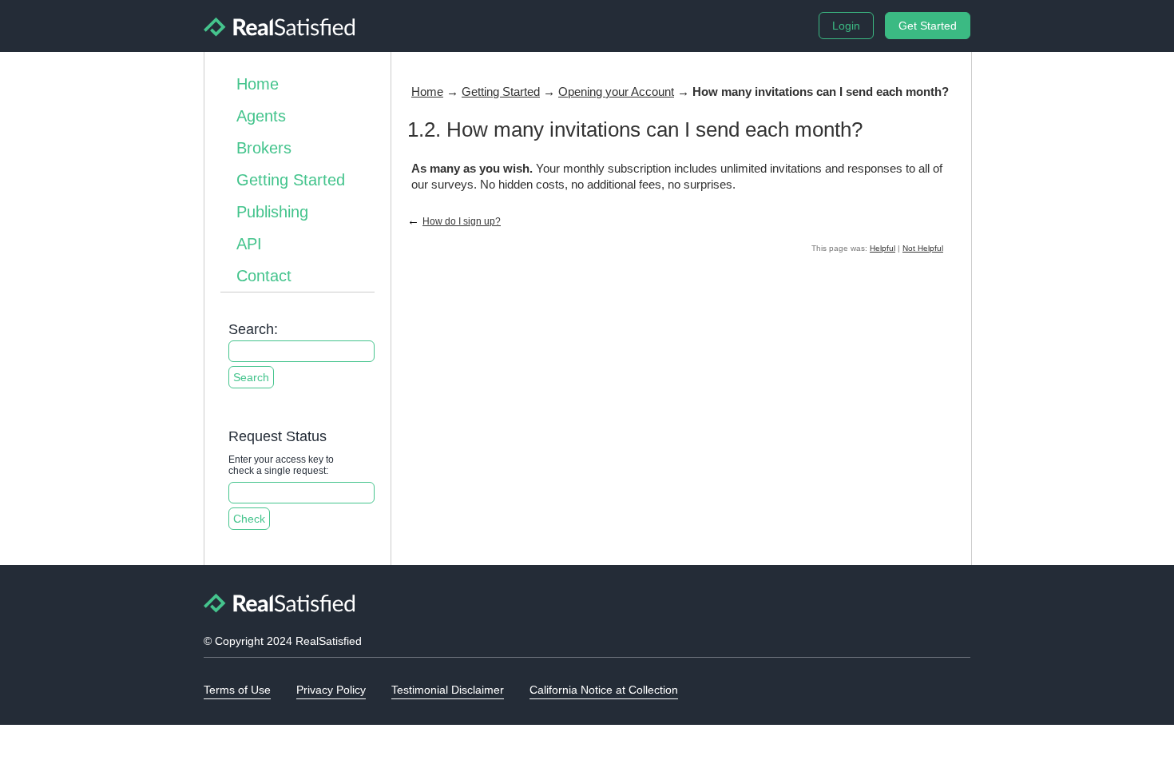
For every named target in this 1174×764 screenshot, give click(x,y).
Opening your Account (616, 91)
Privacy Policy (331, 689)
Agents (261, 116)
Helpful (882, 248)
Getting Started (290, 180)
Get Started (927, 25)
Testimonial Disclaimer (447, 689)
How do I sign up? (461, 221)
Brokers (264, 148)
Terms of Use (237, 689)
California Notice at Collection (603, 689)
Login (846, 25)
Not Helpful (922, 248)
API (249, 244)
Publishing (272, 212)
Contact (264, 276)
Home (257, 84)
